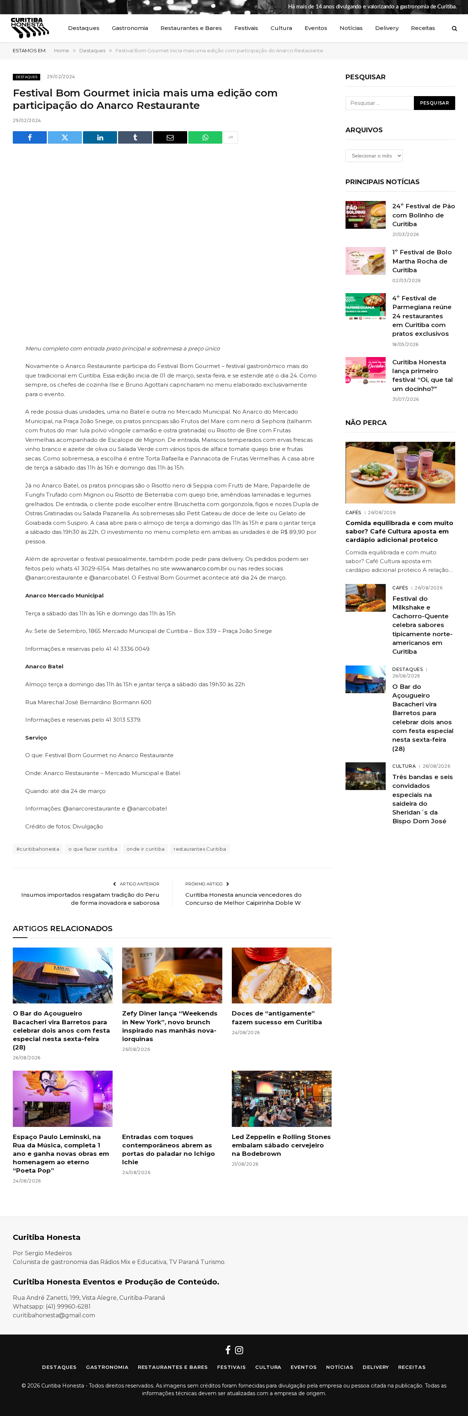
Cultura (281, 27)
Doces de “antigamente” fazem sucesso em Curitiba (277, 1017)
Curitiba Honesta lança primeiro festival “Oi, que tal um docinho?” (422, 375)
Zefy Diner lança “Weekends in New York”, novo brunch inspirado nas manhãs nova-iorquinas (170, 1026)
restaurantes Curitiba (200, 849)
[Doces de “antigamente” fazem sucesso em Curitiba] (282, 976)
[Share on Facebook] (30, 137)
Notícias (351, 27)
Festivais (246, 27)
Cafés (353, 512)
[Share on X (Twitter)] (65, 137)
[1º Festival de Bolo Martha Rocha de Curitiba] (366, 261)
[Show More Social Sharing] (230, 137)
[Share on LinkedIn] (100, 137)
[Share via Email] (170, 137)
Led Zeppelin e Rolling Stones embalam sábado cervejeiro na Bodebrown (281, 1145)
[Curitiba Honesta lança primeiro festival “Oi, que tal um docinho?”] (366, 371)
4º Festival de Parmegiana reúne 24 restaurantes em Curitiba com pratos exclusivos (422, 316)
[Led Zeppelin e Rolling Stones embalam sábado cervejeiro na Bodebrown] (282, 1099)
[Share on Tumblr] (135, 137)
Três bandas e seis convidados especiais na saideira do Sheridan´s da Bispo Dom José (422, 799)
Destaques (83, 27)
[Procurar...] (453, 28)
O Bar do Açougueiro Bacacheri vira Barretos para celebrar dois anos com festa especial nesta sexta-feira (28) (61, 1030)
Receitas (423, 27)
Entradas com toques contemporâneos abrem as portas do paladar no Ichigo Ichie (168, 1149)
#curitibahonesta (37, 849)
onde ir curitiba (146, 849)
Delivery (387, 27)
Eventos (316, 27)
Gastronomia (130, 27)
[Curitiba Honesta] (30, 28)
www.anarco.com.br (199, 568)
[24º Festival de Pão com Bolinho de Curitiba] (366, 215)
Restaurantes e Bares (191, 27)
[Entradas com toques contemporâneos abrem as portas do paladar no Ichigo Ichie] (172, 1099)
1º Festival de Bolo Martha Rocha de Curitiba (422, 261)
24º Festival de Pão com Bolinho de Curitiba (423, 215)
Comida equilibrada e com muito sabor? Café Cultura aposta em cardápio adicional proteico (399, 531)
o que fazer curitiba (92, 849)
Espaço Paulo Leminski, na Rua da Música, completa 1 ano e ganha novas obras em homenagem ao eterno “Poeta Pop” (61, 1153)
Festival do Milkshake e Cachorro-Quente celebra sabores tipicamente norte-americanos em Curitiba (422, 625)
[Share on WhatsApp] (205, 137)
